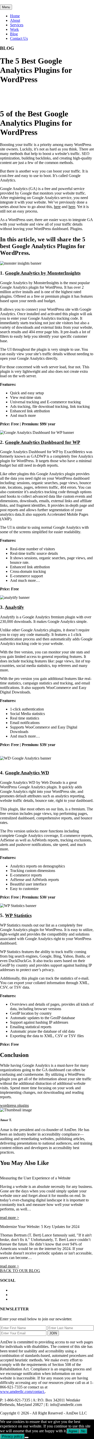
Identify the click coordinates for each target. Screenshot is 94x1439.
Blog (14, 34)
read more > (9, 1217)
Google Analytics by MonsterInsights (42, 273)
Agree (73, 1431)
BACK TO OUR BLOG (20, 1271)
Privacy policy (12, 1436)
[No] (27, 1437)
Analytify (14, 607)
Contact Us (19, 38)
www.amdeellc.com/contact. (22, 1391)
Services (16, 25)
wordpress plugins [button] (14, 1105)
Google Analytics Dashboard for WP (42, 442)
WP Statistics (18, 915)
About (15, 20)
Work (14, 29)
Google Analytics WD (27, 772)
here (57, 207)
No (83, 1431)
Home (15, 16)
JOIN (53, 1333)
